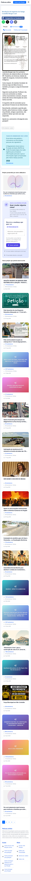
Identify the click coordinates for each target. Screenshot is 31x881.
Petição (5, 26)
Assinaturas (17, 26)
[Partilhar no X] (7, 22)
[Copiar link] (15, 22)
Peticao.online (6, 2)
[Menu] (28, 2)
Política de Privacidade (20, 30)
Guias (4, 843)
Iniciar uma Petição (19, 2)
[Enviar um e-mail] (11, 22)
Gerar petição (14, 245)
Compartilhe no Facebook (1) (14, 18)
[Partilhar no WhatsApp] (3, 22)
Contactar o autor (8, 128)
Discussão (8, 30)
